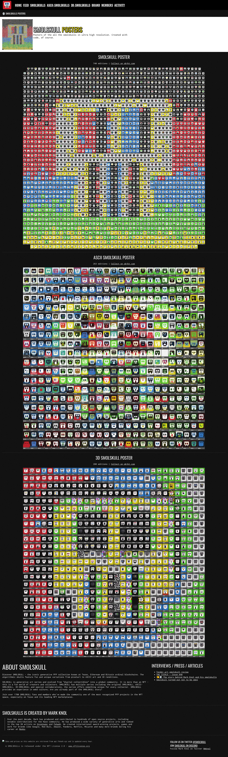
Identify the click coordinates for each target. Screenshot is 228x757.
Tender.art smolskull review (172, 672)
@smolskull (199, 742)
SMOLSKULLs (37, 5)
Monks (22, 729)
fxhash (57, 724)
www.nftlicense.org (79, 746)
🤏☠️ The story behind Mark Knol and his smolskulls (186, 677)
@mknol (207, 748)
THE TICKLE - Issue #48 (169, 674)
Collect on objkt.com (123, 63)
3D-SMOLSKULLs (80, 5)
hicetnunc (42, 724)
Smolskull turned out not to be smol (177, 679)
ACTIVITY (119, 5)
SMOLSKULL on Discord (186, 745)
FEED (26, 5)
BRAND (96, 5)
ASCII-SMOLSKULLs (58, 5)
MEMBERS (107, 5)
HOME (18, 5)
